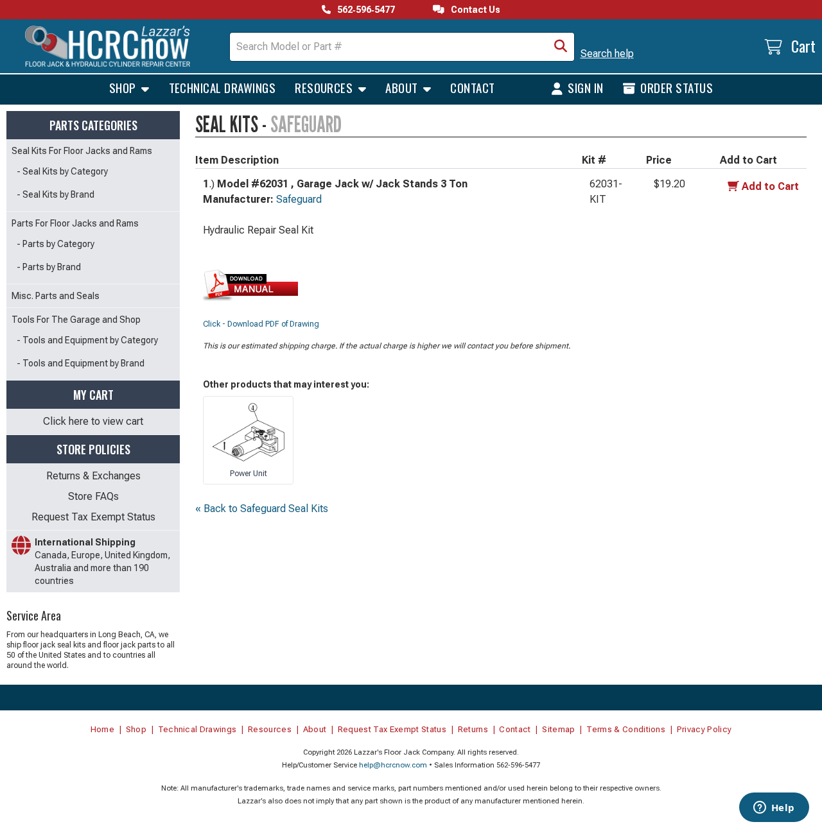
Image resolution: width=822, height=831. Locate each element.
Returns (473, 729)
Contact (472, 87)
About (403, 87)
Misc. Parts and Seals (56, 296)
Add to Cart (770, 186)
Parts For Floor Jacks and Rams (75, 223)
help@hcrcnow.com (393, 765)
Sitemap (558, 729)
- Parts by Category (55, 244)
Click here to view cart (93, 421)
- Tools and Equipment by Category (87, 340)
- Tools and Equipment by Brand (80, 363)
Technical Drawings (222, 87)
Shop (124, 87)
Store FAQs (93, 496)
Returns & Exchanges (93, 476)
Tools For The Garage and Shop (76, 319)
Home (102, 729)
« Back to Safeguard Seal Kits (261, 508)
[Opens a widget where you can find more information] (774, 808)
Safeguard (299, 199)
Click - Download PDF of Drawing (261, 324)
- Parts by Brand (49, 267)
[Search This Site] (560, 46)
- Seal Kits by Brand (55, 194)
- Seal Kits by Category (62, 171)
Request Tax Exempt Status (93, 517)
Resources (325, 87)
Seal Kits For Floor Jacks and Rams (82, 151)
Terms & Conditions (625, 729)
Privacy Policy (704, 729)
